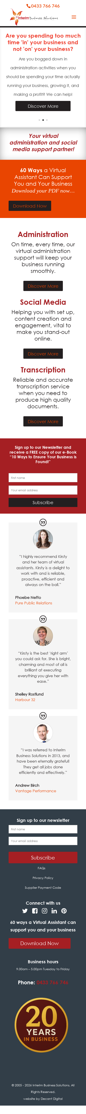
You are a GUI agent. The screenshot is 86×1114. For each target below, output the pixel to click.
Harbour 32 (25, 699)
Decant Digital (52, 1099)
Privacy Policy (43, 878)
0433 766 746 (45, 6)
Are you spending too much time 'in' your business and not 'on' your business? (43, 42)
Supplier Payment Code (43, 887)
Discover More (43, 106)
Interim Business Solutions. (52, 1085)
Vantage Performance (35, 790)
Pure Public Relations (33, 603)
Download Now (30, 205)
